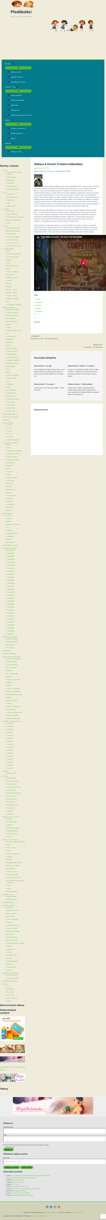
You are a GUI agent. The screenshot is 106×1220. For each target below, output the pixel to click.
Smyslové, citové (12, 834)
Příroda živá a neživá (13, 865)
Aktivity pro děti (15, 72)
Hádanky (6, 420)
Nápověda (8, 143)
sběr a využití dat (77, 1212)
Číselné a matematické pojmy (16, 842)
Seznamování (11, 489)
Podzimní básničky (12, 357)
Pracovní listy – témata (10, 840)
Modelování (10, 934)
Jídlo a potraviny (12, 321)
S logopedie (10, 619)
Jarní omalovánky (12, 664)
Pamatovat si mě (9, 1147)
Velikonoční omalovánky (14, 712)
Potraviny (10, 856)
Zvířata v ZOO (11, 206)
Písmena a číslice (12, 351)
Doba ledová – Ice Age (43, 366)
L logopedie (10, 595)
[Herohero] (59, 1208)
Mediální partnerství (16, 133)
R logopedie (10, 613)
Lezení (9, 468)
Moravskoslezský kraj (13, 793)
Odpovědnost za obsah (17, 82)
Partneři (12, 138)
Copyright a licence (16, 77)
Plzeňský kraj (11, 802)
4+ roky (9, 431)
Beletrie (9, 521)
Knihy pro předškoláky (17, 100)
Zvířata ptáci (11, 402)
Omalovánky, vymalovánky (11, 657)
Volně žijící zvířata (12, 240)
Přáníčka (9, 946)
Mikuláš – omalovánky (13, 679)
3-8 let (9, 515)
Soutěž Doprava (12, 899)
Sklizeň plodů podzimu (14, 220)
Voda (8, 203)
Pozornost (10, 483)
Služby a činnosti (12, 998)
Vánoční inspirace (12, 961)
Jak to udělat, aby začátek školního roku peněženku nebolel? (30, 1175)
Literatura (10, 530)
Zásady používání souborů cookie (21, 115)
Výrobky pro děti (12, 975)
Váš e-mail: (6, 1157)
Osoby (9, 345)
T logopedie (10, 622)
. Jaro (5, 170)
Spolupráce (10, 504)
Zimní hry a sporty (12, 243)
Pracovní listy (11, 542)
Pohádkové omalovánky (14, 694)
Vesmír (9, 885)
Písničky (9, 539)
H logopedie (10, 583)
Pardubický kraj (11, 799)
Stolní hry (10, 507)
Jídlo (8, 263)
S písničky (10, 759)
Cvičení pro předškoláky (14, 451)
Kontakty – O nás (10, 87)
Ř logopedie (10, 610)
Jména (9, 324)
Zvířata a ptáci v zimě (13, 246)
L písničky (10, 744)
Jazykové (10, 825)
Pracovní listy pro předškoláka (20, 1193)
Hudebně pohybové (13, 460)
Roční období (11, 868)
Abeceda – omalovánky (14, 658)
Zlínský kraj (10, 814)
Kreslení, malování (12, 919)
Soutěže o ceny (8, 894)
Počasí (9, 283)
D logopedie (10, 571)
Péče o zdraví (11, 848)
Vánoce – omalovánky (13, 706)
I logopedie (10, 586)
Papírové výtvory (12, 937)
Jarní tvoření (10, 916)
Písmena (9, 280)
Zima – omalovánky (13, 715)
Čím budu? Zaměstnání (14, 254)
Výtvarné (9, 837)
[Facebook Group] (51, 1208)
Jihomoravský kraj (12, 781)
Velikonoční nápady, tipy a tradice (23, 1195)
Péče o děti (10, 995)
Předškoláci (21, 12)
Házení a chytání (12, 457)
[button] (12, 63)
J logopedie (10, 589)
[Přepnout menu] (18, 67)
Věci (8, 301)
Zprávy (5, 984)
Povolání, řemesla (12, 363)
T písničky (10, 762)
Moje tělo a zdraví (12, 277)
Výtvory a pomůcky (13, 978)
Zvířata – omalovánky (13, 718)
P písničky (10, 756)
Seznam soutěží (12, 896)
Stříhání (9, 952)
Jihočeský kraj (11, 778)
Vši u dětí (15, 1184)
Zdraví (9, 387)
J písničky (10, 738)
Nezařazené (7, 651)
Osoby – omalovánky (13, 688)
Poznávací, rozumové (13, 828)
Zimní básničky (11, 390)
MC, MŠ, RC (10, 992)
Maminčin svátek (12, 272)
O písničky (10, 753)
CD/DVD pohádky (12, 642)
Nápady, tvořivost (12, 533)
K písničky (10, 741)
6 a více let (10, 437)
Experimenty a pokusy (10, 414)
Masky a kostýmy (12, 928)
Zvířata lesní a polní (13, 399)
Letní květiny (11, 194)
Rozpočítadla (11, 366)
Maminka (9, 342)
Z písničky (10, 768)
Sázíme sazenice (12, 186)
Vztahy (9, 888)
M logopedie (10, 598)
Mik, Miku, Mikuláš (18, 1180)
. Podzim (6, 209)
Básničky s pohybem (13, 309)
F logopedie (10, 577)
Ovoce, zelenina (12, 348)
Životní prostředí (12, 891)
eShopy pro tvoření (13, 910)
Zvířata (9, 970)
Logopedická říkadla (9, 548)
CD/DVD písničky (12, 639)
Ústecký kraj (10, 808)
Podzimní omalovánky (13, 691)
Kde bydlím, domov (13, 266)
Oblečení (9, 682)
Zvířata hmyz (11, 396)
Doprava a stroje (12, 312)
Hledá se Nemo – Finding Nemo (80, 384)
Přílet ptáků (10, 183)
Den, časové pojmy (13, 257)
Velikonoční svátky (12, 189)
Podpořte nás (14, 110)
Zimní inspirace (11, 967)
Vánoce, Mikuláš (12, 378)
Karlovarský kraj (12, 784)
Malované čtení (11, 773)
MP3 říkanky (10, 648)
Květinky (9, 670)
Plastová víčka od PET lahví (19, 1186)
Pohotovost (10, 480)
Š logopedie (10, 616)
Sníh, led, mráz (11, 234)
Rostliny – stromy (12, 295)
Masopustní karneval (13, 228)
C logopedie (10, 556)
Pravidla (9, 859)
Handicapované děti (13, 454)
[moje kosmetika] (12, 1081)
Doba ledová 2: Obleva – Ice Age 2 (81, 366)
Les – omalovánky (12, 673)
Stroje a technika (12, 700)
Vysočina (9, 811)
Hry (8, 527)
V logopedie (10, 628)
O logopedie (10, 604)
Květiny (9, 922)
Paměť (9, 474)
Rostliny (9, 697)
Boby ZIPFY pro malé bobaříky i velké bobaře (25, 1188)
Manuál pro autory (16, 151)
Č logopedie (10, 559)
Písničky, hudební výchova (11, 721)
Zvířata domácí (11, 393)
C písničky (10, 726)
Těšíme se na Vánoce (13, 237)
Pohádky (6, 771)
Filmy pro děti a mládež (10, 417)
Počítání (9, 286)
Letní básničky (11, 336)
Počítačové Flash (12, 477)
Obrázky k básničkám (10, 654)
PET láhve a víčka (12, 940)
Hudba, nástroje (12, 661)
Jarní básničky (11, 318)
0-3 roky (9, 425)
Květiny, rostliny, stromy (14, 330)
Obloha (9, 685)
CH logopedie (11, 568)
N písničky (10, 750)
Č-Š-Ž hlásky (11, 565)
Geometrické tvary (12, 315)
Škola (8, 369)
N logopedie (10, 601)
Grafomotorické (12, 822)
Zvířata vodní (11, 411)
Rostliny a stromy (12, 871)
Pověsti (5, 776)
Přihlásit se (8, 1149)
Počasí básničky (12, 354)
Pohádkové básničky (13, 360)
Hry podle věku (8, 423)
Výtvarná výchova (9, 905)
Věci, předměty (11, 709)
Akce (8, 986)
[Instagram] (55, 1208)
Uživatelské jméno (8, 1127)
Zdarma (9, 1001)
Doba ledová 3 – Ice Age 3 (44, 384)
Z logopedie (10, 634)
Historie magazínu (16, 95)
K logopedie (10, 592)
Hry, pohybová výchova (10, 443)
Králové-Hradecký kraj (14, 787)
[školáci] (12, 1041)
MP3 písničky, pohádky (10, 637)
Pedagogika (10, 536)
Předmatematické (12, 831)
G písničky (10, 732)
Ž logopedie (10, 631)
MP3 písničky (11, 645)
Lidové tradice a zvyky (10, 545)
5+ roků (9, 434)
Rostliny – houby (12, 289)
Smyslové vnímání (12, 874)
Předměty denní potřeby (14, 862)
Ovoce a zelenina (12, 214)
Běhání (9, 445)
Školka (9, 372)
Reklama (7, 120)
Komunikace (10, 463)
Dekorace (10, 907)
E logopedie (10, 574)
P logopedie (10, 607)
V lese (8, 223)
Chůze (9, 448)
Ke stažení (8, 64)
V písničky (10, 765)
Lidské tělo (10, 339)
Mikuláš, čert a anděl (13, 931)
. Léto (5, 192)
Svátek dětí (10, 200)
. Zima (5, 226)
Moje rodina (10, 274)
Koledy (9, 327)
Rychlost (9, 486)
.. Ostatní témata (8, 249)
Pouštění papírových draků (15, 217)
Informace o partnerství (17, 128)
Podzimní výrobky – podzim (15, 943)
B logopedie (10, 553)
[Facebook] (47, 1208)
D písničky (10, 729)
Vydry (34, 1177)
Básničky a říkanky (9, 307)
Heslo (4, 1135)
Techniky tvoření (12, 955)
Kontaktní (10, 465)
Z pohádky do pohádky (14, 304)
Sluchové (9, 498)
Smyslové (10, 501)
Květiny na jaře (11, 177)
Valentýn (9, 703)
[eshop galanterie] (12, 1062)
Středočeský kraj (12, 805)
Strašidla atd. (11, 949)
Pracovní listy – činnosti (10, 817)
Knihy (8, 269)
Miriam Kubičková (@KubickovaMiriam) (19, 1177)
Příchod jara (10, 180)
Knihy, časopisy (8, 513)
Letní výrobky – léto (13, 925)
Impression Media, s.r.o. (51, 1212)
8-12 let (9, 518)
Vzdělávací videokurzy (10, 981)
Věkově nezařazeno (13, 440)
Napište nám (14, 105)
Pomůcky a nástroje (13, 853)
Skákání (9, 492)
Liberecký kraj (11, 790)
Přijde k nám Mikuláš (13, 231)
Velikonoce (10, 384)
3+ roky (9, 428)
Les (8, 333)
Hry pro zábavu (11, 913)
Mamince (9, 676)
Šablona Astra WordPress (38, 1216)
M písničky (10, 747)
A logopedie (10, 550)
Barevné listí (10, 211)
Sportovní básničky (13, 375)
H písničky (10, 735)
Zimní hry (9, 510)
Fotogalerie (10, 989)
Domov (9, 845)
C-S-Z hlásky (11, 562)
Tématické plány (8, 902)
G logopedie (10, 580)
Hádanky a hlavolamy (13, 524)
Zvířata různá (11, 405)
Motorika (9, 471)
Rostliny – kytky (12, 292)
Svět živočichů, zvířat (13, 877)
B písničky (10, 723)
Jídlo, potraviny (11, 667)
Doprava (9, 260)
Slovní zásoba (11, 495)
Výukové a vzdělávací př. (11, 973)
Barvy (8, 251)
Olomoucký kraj (11, 796)
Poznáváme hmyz (12, 197)
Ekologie (9, 819)
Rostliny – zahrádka (13, 298)
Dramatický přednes (19, 1191)
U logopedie (10, 625)
